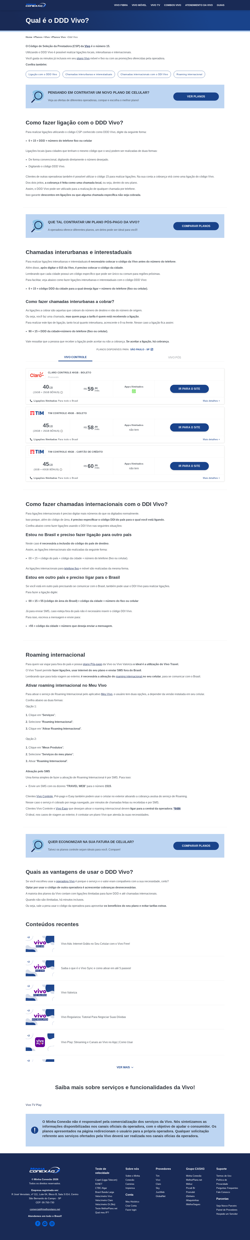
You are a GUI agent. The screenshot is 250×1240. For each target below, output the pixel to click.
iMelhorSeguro (193, 1204)
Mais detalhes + (211, 400)
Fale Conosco (223, 1192)
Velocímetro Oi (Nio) (105, 1204)
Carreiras (130, 1184)
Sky (158, 1188)
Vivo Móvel (139, 5)
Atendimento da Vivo (199, 5)
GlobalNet (160, 1196)
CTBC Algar (101, 1188)
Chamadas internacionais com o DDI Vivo (144, 74)
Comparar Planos (196, 226)
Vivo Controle (75, 357)
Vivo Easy (62, 808)
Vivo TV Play (33, 1104)
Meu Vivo (106, 694)
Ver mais (123, 1067)
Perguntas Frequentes (227, 1188)
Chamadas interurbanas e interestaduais (88, 74)
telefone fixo (71, 568)
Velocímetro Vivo (103, 1196)
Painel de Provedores (226, 1210)
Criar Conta (131, 1205)
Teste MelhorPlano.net (106, 1208)
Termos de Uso (223, 1176)
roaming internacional (129, 676)
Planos (39, 37)
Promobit (190, 1192)
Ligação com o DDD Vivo (43, 74)
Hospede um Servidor (227, 1214)
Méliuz (189, 1184)
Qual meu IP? (102, 1212)
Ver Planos (196, 96)
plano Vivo (83, 58)
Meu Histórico (132, 1201)
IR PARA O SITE (189, 388)
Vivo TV (155, 5)
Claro (158, 1184)
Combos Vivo (172, 5)
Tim (158, 1176)
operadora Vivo (65, 881)
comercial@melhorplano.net (45, 1209)
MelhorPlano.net (194, 1180)
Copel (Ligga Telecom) (106, 1180)
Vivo (47, 37)
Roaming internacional (189, 74)
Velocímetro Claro (104, 1200)
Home (29, 37)
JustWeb (160, 1192)
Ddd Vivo (73, 37)
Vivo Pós (174, 357)
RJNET (98, 1184)
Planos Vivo (59, 37)
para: (135, 349)
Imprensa (130, 1188)
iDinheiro (190, 1196)
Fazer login (131, 1210)
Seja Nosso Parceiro (226, 1205)
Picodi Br (190, 1188)
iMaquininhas (192, 1200)
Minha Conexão (193, 1176)
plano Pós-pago (92, 664)
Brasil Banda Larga (104, 1192)
